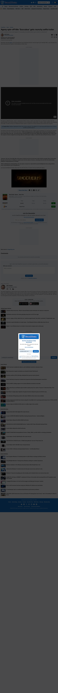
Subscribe (36, 351)
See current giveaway (29, 347)
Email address (22, 349)
